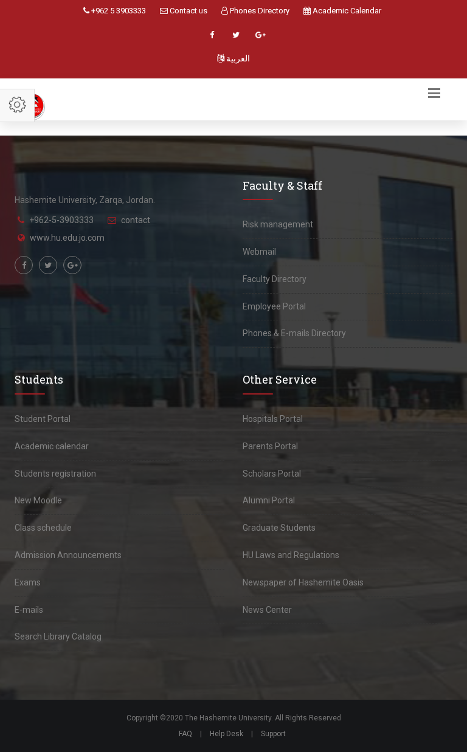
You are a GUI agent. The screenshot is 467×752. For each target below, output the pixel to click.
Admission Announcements (68, 555)
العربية (237, 58)
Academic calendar (52, 446)
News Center (267, 610)
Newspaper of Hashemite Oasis (303, 582)
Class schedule (43, 528)
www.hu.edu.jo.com (67, 238)
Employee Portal (274, 306)
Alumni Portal (269, 500)
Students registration (55, 473)
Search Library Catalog (58, 636)
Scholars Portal (272, 473)
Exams (28, 582)
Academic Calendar (346, 10)
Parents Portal (270, 446)
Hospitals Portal (273, 419)
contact (135, 220)
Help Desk (226, 734)
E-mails (29, 610)
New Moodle (38, 500)
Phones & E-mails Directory (294, 333)
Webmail (259, 252)
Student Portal (43, 419)
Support (273, 734)
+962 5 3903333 (117, 10)
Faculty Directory (274, 279)
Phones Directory (258, 10)
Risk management (278, 224)
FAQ (185, 734)
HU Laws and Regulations (291, 555)
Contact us (187, 10)
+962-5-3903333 (61, 220)
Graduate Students (279, 528)
